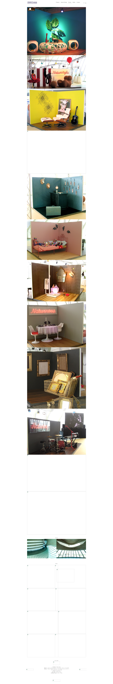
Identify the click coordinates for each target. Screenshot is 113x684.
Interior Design (64, 2)
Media (74, 2)
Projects (58, 2)
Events (69, 2)
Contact (78, 2)
